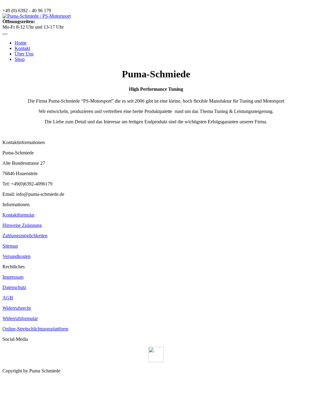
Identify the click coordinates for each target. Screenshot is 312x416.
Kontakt (22, 48)
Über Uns (24, 53)
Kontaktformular (18, 214)
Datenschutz (14, 287)
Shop (20, 59)
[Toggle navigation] (4, 34)
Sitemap (10, 246)
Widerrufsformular (20, 318)
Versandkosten (16, 256)
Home (21, 42)
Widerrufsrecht (16, 308)
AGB (7, 297)
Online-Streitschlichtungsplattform (35, 328)
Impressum (12, 277)
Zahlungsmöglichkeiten (25, 235)
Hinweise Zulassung (22, 225)
